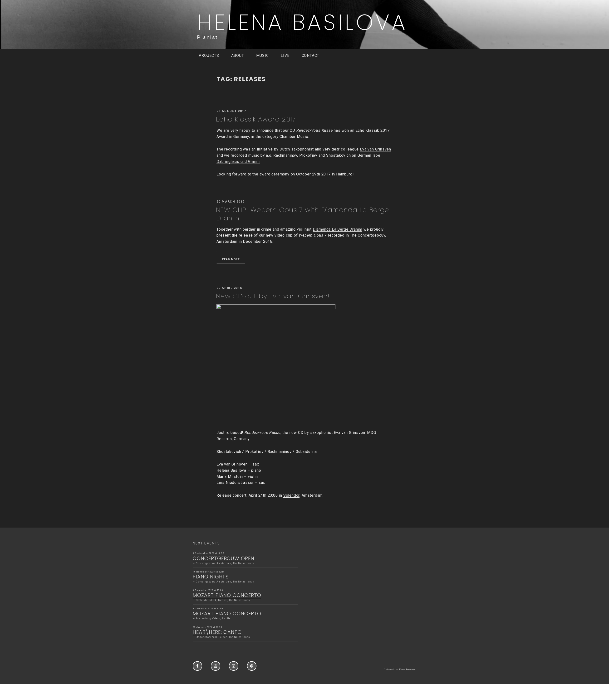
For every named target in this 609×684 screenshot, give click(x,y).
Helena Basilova (302, 22)
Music (262, 55)
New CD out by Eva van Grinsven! (273, 296)
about (237, 55)
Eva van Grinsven (375, 149)
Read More (231, 259)
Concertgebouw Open (223, 558)
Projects (209, 55)
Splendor (291, 495)
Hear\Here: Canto (217, 632)
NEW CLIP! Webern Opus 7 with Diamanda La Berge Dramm (302, 214)
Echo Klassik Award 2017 (256, 119)
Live (285, 55)
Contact (310, 55)
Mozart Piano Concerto (227, 595)
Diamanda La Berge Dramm (338, 229)
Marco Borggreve (407, 669)
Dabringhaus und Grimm (238, 161)
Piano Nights (211, 576)
